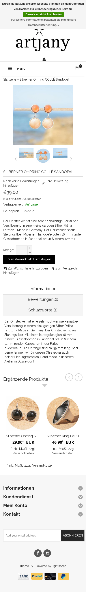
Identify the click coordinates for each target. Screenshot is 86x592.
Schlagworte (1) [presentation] (43, 310)
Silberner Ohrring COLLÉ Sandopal (44, 79)
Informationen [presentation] (43, 288)
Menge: (8, 250)
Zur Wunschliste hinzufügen (28, 268)
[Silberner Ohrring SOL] (23, 413)
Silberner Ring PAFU (63, 436)
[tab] (43, 289)
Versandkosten (32, 198)
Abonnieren (73, 535)
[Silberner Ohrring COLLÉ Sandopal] (26, 157)
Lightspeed (59, 566)
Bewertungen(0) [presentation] (43, 299)
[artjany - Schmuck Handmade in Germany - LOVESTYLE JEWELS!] (43, 37)
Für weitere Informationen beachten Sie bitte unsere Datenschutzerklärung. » (43, 22)
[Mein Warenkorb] (77, 68)
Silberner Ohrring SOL (23, 436)
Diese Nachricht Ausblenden (44, 14)
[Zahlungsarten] (43, 578)
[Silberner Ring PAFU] (63, 413)
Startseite (9, 79)
